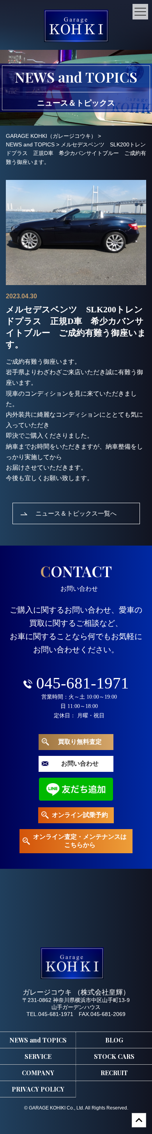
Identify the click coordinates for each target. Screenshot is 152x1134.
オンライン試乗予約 (80, 815)
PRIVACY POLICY (38, 1089)
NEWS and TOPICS (38, 1040)
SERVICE (38, 1056)
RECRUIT (114, 1073)
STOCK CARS (114, 1056)
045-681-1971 (82, 683)
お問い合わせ (80, 763)
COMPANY (38, 1073)
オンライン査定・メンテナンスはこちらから (80, 840)
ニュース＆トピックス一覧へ (76, 513)
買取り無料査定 (80, 741)
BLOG (114, 1040)
